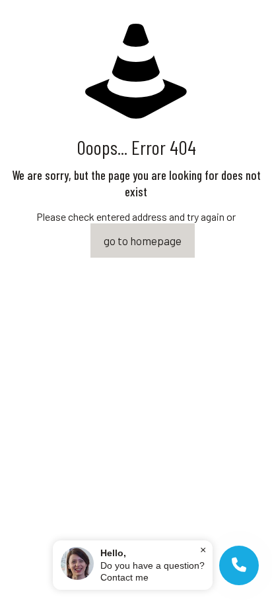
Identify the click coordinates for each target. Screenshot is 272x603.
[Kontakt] (239, 565)
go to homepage (143, 240)
